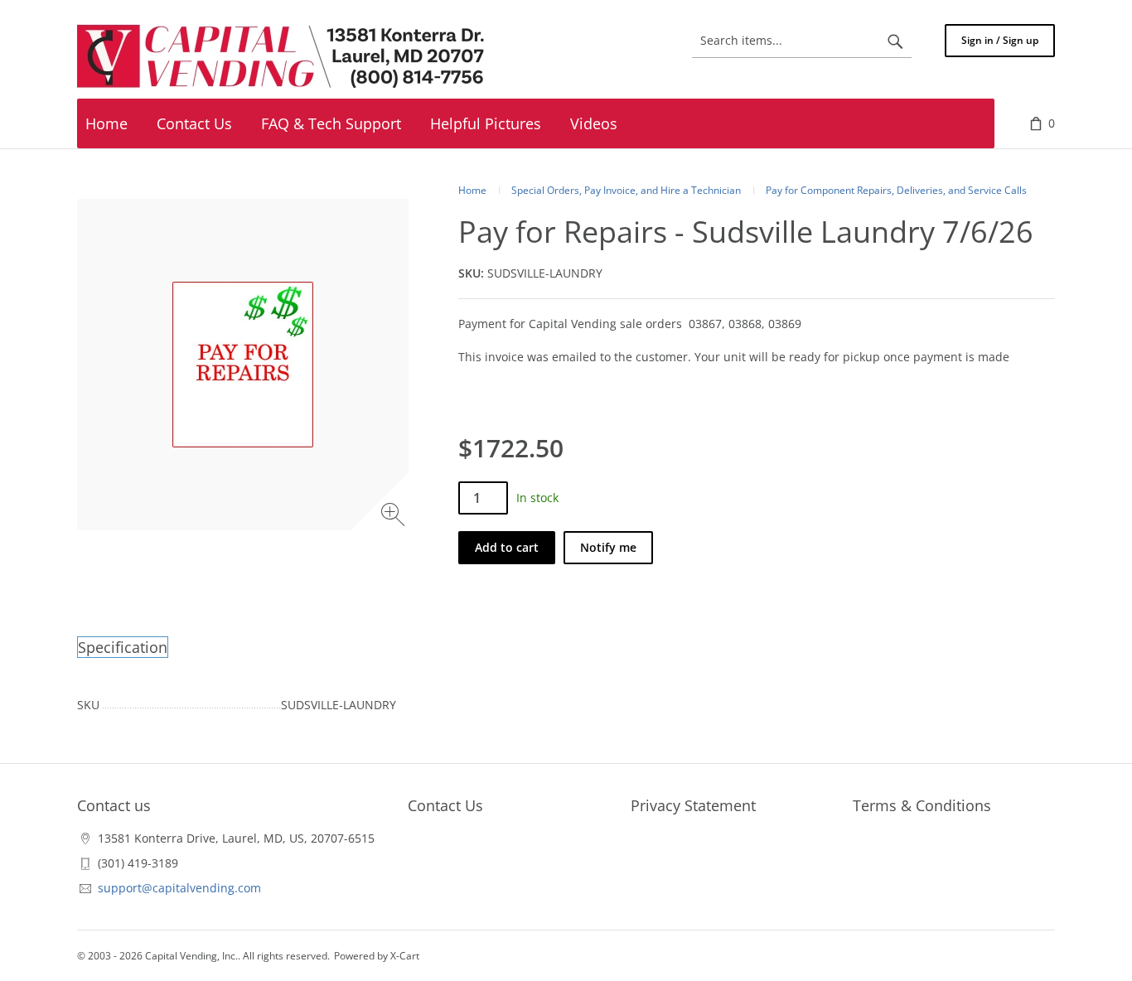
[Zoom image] (395, 516)
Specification (122, 647)
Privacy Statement (693, 805)
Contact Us (445, 805)
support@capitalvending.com (179, 888)
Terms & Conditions (922, 805)
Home (472, 190)
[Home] (284, 57)
